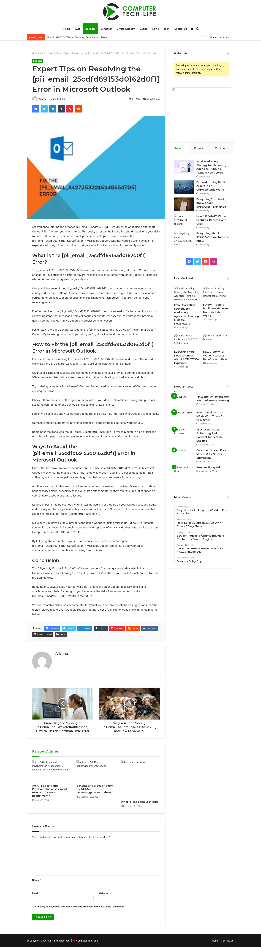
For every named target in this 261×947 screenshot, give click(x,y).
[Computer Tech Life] (130, 11)
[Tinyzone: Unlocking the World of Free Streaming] (184, 401)
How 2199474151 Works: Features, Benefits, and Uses (211, 220)
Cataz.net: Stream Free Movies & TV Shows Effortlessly (211, 454)
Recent (178, 148)
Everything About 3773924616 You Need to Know (74, 37)
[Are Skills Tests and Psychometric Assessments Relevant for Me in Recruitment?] (51, 771)
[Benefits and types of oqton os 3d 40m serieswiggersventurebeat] (96, 771)
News (155, 28)
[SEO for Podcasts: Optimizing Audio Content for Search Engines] (184, 434)
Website (103, 893)
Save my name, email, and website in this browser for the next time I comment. (79, 906)
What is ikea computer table (139, 801)
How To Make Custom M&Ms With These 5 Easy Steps (210, 416)
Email (36, 893)
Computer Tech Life (87, 940)
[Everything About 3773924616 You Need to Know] (184, 239)
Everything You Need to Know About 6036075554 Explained (211, 203)
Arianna (43, 99)
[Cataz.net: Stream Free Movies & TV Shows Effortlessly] (184, 455)
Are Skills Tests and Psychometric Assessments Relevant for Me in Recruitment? (50, 790)
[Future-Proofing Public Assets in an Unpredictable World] (184, 187)
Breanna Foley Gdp (209, 467)
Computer (106, 28)
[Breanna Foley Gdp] (184, 472)
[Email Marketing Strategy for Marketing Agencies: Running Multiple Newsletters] (184, 166)
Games (143, 28)
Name (36, 880)
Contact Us (180, 28)
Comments (222, 148)
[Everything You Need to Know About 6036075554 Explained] (184, 204)
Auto (77, 28)
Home (66, 28)
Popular (199, 148)
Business (90, 28)
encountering (118, 591)
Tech (166, 28)
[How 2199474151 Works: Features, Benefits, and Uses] (184, 221)
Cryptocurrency (126, 28)
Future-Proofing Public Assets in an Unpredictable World (211, 186)
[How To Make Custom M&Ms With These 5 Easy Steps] (184, 417)
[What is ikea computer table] (140, 779)
